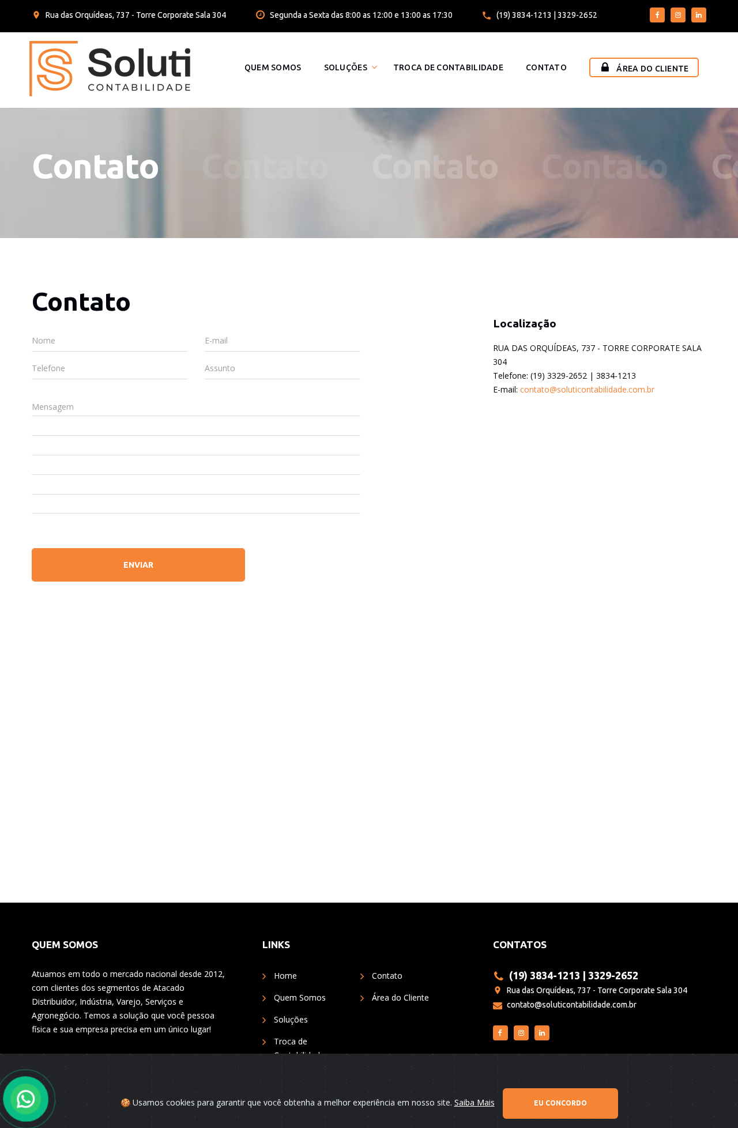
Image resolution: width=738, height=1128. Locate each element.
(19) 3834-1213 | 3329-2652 (546, 15)
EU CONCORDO (560, 1103)
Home (285, 975)
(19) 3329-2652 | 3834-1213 (583, 375)
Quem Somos (273, 67)
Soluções (345, 67)
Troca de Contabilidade (448, 67)
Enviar (138, 564)
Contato (546, 67)
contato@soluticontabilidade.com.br (587, 389)
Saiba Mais (474, 1102)
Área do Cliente (652, 68)
